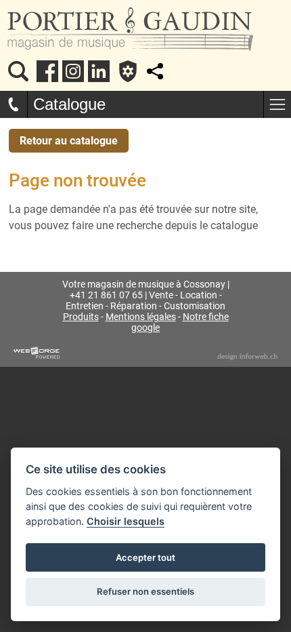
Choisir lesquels (125, 521)
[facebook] (47, 71)
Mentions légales (141, 316)
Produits (81, 316)
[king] (18, 71)
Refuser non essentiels (145, 591)
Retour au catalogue (69, 140)
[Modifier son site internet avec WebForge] (37, 353)
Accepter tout (145, 557)
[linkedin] (99, 71)
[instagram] (73, 71)
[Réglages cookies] (128, 71)
